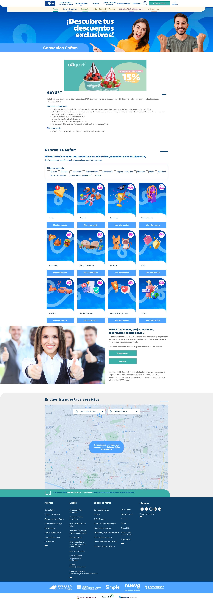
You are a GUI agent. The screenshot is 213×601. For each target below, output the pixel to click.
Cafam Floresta (99, 519)
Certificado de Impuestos (103, 537)
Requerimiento (122, 353)
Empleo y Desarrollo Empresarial (110, 3)
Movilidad (162, 172)
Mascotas (141, 172)
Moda (151, 172)
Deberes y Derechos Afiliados (104, 546)
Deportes (64, 172)
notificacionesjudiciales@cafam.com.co (83, 574)
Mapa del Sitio (126, 539)
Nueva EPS (125, 528)
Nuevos (54, 172)
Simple (123, 523)
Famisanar (125, 519)
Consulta (122, 361)
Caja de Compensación (53, 533)
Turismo (98, 175)
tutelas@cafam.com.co (78, 567)
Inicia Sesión (137, 3)
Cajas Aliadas (126, 510)
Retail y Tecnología (58, 175)
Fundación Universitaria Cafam (105, 524)
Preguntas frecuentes (147, 514)
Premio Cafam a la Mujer (53, 524)
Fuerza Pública (50, 542)
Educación (77, 172)
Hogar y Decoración (125, 172)
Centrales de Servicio (101, 510)
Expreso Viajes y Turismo (103, 528)
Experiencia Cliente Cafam (54, 519)
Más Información (122, 225)
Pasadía (97, 515)
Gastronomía (108, 172)
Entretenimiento (92, 172)
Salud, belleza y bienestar (80, 175)
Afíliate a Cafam (159, 3)
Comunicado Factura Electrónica (105, 542)
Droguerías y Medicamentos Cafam (106, 533)
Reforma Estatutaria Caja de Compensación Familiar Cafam (78, 544)
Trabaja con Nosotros (52, 515)
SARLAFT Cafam (127, 514)
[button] (56, 9)
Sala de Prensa (50, 528)
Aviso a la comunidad (77, 551)
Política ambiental (76, 538)
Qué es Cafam (50, 510)
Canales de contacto (52, 537)
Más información (60, 225)
